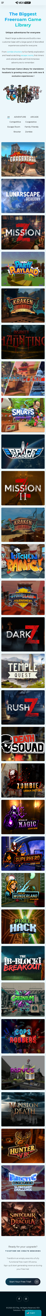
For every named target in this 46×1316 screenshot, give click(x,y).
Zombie (28, 132)
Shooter (17, 132)
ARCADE (34, 117)
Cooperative (31, 122)
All (8, 117)
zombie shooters (14, 52)
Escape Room (13, 127)
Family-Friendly (32, 127)
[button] (2, 3)
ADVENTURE (20, 117)
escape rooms (27, 55)
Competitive (15, 122)
